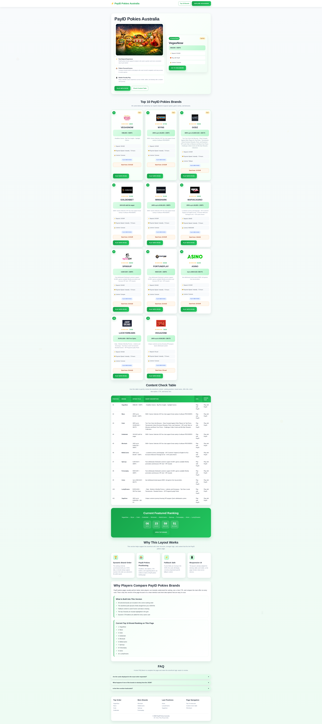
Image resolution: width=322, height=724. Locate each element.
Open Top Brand (161, 532)
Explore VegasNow (201, 3)
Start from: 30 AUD (127, 164)
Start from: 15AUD (195, 237)
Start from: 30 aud (161, 370)
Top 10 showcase (191, 703)
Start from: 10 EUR (161, 164)
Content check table (191, 705)
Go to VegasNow (177, 68)
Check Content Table (140, 88)
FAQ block (189, 708)
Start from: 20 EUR (161, 237)
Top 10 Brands (184, 3)
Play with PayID (122, 88)
